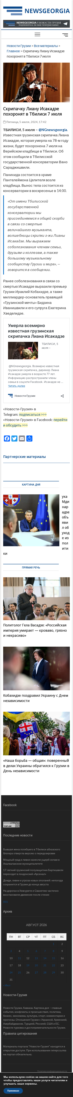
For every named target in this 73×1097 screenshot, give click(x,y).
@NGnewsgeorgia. (53, 130)
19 (27, 965)
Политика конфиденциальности (52, 1071)
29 (53, 972)
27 (36, 972)
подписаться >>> (33, 414)
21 (44, 965)
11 (19, 958)
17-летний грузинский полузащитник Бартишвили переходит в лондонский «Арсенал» (33, 871)
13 (36, 958)
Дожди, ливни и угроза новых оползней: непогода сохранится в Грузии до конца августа (33, 882)
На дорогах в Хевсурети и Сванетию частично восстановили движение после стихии (31, 892)
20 (36, 965)
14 (44, 958)
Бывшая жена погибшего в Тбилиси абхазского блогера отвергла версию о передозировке (31, 851)
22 (53, 965)
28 (44, 972)
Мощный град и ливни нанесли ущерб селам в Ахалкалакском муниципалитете (31, 861)
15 (53, 958)
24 (11, 972)
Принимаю (13, 1090)
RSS (5, 901)
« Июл (6, 985)
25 (19, 972)
